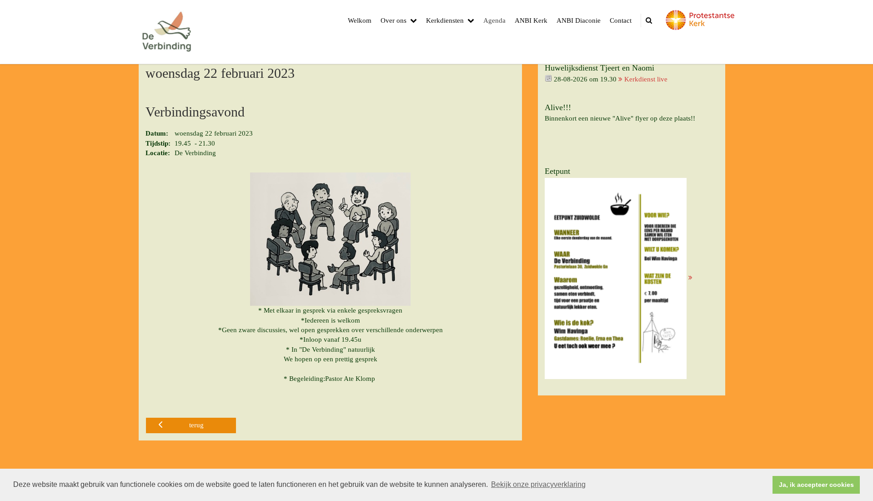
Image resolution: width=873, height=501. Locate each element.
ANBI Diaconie (579, 20)
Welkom (359, 20)
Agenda (494, 20)
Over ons (393, 20)
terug (196, 425)
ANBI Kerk (531, 20)
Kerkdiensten (445, 20)
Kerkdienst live (645, 79)
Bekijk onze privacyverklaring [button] (538, 484)
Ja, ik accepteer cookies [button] (816, 484)
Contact (621, 20)
